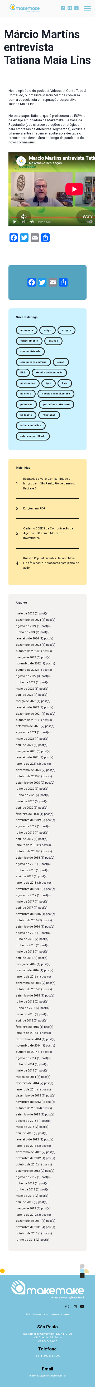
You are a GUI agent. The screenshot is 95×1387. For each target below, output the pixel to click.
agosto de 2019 (26, 826)
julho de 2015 (25, 1001)
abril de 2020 (24, 807)
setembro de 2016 (28, 926)
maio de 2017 (25, 901)
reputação (49, 415)
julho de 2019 (25, 832)
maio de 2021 (25, 738)
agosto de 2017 (26, 895)
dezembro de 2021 (28, 713)
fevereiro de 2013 (27, 1139)
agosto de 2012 (26, 1177)
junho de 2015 (25, 1008)
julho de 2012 (25, 1183)
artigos (66, 330)
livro (65, 383)
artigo (47, 330)
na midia (25, 393)
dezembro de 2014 (28, 1039)
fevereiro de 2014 (27, 1083)
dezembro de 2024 (28, 620)
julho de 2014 (25, 1064)
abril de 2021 (24, 745)
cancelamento (29, 340)
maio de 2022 (25, 688)
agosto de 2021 (26, 732)
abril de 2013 (24, 1133)
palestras (26, 404)
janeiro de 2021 (26, 763)
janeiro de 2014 (26, 1089)
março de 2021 (26, 751)
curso (60, 362)
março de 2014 (26, 1077)
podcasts (26, 415)
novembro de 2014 (28, 1045)
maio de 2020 (25, 801)
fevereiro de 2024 (27, 638)
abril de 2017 (24, 907)
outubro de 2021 (26, 720)
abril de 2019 (24, 839)
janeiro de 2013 (26, 1146)
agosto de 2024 (26, 626)
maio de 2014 (25, 1070)
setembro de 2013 (28, 1114)
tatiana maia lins (30, 425)
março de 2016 (26, 964)
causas (53, 340)
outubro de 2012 (26, 1164)
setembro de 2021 (28, 726)
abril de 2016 (24, 958)
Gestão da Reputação (49, 372)
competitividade (30, 351)
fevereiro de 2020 (27, 814)
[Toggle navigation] (87, 8)
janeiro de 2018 (26, 882)
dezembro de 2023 (28, 645)
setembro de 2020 (28, 782)
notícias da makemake (56, 393)
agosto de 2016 (26, 933)
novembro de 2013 (28, 1102)
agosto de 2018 (26, 864)
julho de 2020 (25, 788)
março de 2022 (26, 701)
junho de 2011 (25, 1239)
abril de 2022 (24, 695)
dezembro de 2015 (28, 983)
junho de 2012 (25, 1189)
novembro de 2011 (28, 1227)
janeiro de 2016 (26, 976)
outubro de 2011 (26, 1233)
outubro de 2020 (26, 776)
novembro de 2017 (28, 889)
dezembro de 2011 (28, 1221)
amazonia (26, 330)
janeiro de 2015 (26, 1033)
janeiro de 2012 (26, 1214)
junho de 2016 (25, 945)
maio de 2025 (25, 613)
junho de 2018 (25, 870)
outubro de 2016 (26, 920)
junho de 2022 (25, 682)
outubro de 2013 (26, 1108)
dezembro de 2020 (28, 770)
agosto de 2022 (26, 676)
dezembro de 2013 (28, 1095)
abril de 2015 (24, 1020)
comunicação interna (33, 362)
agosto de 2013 (26, 1121)
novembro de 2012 (28, 1158)
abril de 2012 (24, 1202)
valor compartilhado (32, 436)
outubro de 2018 (26, 851)
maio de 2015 (25, 1014)
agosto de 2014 (26, 1058)
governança (27, 383)
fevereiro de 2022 (27, 707)
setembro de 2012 (28, 1171)
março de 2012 (26, 1208)
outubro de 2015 (26, 989)
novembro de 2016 (28, 914)
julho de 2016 (25, 939)
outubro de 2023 (26, 651)
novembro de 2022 (28, 663)
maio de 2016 (25, 951)
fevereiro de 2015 (27, 1027)
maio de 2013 (25, 1127)
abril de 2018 (24, 876)
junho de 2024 (25, 632)
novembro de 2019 (28, 820)
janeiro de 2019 (26, 845)
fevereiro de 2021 (27, 757)
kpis (48, 383)
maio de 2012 (25, 1196)
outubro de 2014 (26, 1052)
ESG (22, 372)
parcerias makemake (56, 404)
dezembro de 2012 (28, 1152)
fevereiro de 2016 (27, 970)
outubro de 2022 (26, 670)
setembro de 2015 (28, 995)
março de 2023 (26, 657)
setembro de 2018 (28, 857)
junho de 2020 (25, 795)
